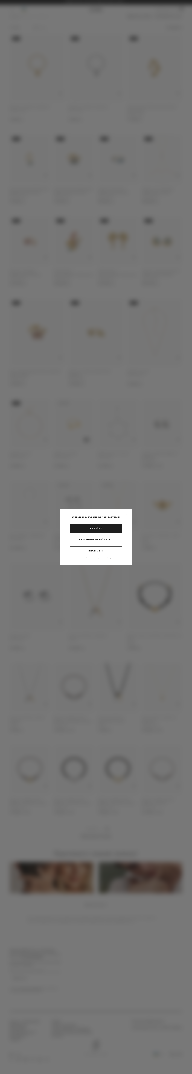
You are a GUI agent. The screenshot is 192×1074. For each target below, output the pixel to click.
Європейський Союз (96, 540)
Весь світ (96, 551)
